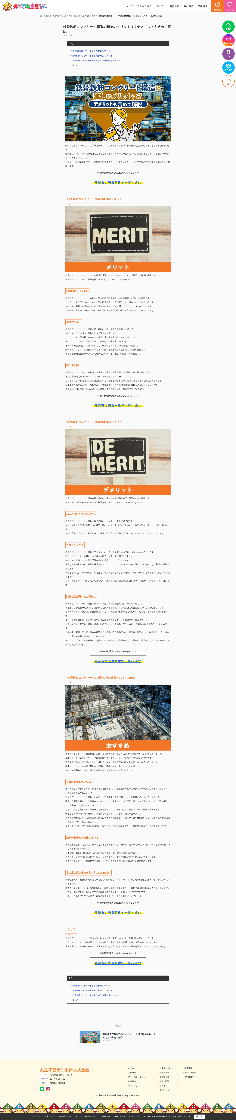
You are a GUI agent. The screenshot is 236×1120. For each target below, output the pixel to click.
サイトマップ (134, 1085)
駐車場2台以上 (166, 1068)
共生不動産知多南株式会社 (64, 1070)
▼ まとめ (74, 65)
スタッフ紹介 (144, 6)
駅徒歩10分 (164, 1072)
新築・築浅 (164, 1081)
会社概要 (188, 6)
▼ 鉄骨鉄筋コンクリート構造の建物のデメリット (91, 56)
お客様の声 (173, 6)
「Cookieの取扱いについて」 (164, 1117)
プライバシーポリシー (137, 1076)
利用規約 (132, 1081)
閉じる (199, 1116)
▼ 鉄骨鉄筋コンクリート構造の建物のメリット (90, 51)
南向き (162, 1085)
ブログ (159, 6)
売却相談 (202, 6)
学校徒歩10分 (165, 1076)
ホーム (129, 6)
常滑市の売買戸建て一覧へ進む (118, 182)
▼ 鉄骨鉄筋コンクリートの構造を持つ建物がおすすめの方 (95, 60)
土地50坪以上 (165, 1090)
